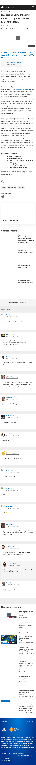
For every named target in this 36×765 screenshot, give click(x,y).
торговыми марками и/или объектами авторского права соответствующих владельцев (17, 745)
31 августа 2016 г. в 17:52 (12, 378)
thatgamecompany (22, 89)
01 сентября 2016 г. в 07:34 (12, 417)
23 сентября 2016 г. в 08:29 (12, 584)
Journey (3, 187)
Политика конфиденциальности (25, 754)
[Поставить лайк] (24, 618)
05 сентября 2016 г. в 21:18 (12, 526)
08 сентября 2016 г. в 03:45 (14, 565)
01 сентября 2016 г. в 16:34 (12, 454)
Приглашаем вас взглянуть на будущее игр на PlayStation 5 (26, 692)
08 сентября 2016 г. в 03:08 (12, 548)
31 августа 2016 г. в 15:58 (12, 316)
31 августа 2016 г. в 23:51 (12, 399)
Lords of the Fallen (11, 187)
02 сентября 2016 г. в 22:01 (12, 490)
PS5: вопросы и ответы (25, 676)
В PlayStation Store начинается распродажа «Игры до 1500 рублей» (26, 649)
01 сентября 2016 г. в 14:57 (12, 436)
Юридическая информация (6, 759)
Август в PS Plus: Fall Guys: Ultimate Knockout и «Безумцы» (25, 638)
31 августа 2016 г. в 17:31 (11, 358)
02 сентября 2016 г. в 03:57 (12, 472)
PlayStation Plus (21, 187)
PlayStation (10, 7)
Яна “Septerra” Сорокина (14, 62)
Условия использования (9, 753)
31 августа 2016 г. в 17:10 (12, 336)
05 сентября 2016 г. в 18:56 (12, 508)
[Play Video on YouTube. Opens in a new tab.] (31, 46)
